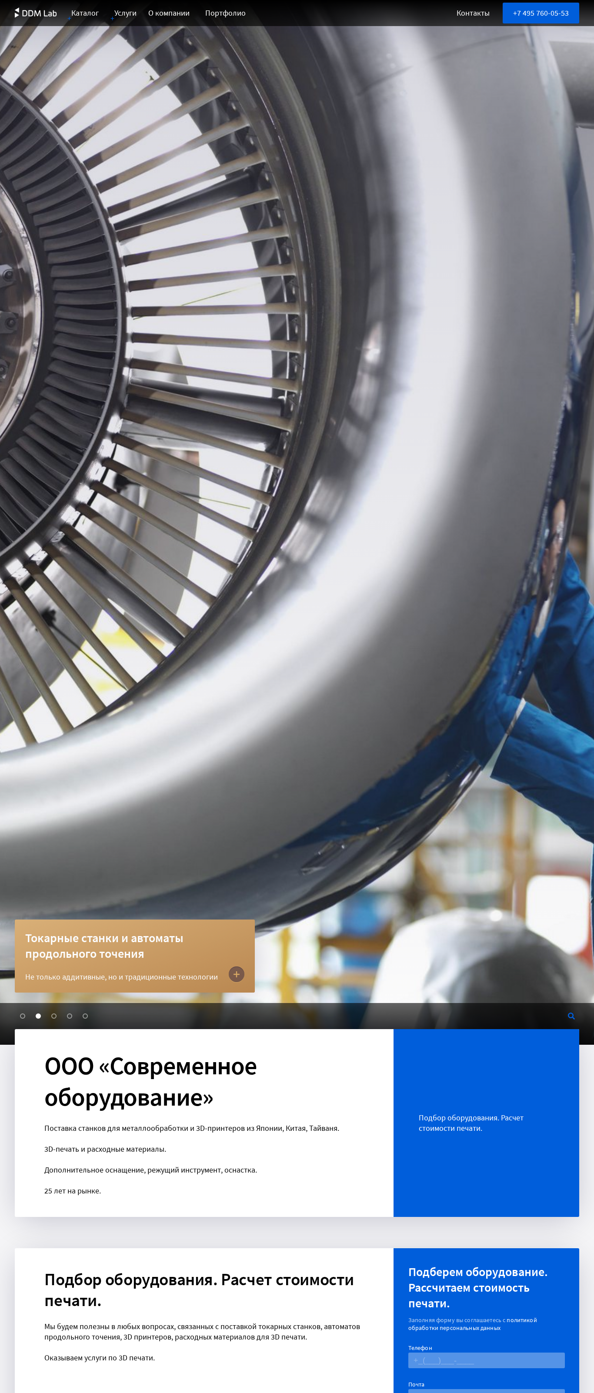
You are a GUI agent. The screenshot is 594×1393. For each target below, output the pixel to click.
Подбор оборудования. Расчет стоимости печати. (471, 1123)
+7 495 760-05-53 (541, 13)
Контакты (473, 13)
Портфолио (225, 13)
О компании (169, 13)
